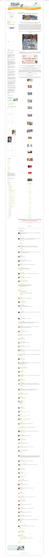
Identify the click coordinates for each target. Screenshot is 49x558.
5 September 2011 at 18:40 (23, 532)
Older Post (40, 541)
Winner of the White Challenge (12, 201)
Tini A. (20, 507)
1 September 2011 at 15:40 (23, 436)
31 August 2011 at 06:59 (22, 243)
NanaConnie (21, 479)
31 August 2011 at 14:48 (22, 315)
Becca (30, 203)
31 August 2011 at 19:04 (22, 368)
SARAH (33, 75)
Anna (8, 159)
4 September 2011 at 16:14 (23, 516)
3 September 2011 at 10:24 (23, 477)
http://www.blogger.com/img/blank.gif (23, 228)
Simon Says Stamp (25, 31)
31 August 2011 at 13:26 (22, 295)
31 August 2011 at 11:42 (22, 265)
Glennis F (21, 330)
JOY (29, 176)
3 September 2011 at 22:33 (23, 501)
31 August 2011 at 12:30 (22, 274)
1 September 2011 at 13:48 (23, 432)
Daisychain (21, 426)
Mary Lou (21, 374)
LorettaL (21, 534)
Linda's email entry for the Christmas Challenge (11, 206)
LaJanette (21, 370)
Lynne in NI (21, 345)
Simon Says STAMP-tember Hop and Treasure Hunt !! (12, 190)
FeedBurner (13, 17)
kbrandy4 (21, 245)
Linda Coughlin (30, 207)
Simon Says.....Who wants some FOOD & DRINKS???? (12, 200)
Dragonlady (21, 382)
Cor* (20, 442)
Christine (9, 162)
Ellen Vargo (30, 196)
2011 (8, 185)
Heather (30, 213)
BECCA (30, 163)
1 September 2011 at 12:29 (23, 424)
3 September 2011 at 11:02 (22, 481)
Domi (8, 164)
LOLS (30, 134)
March (9, 212)
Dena (8, 163)
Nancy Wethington (30, 202)
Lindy (20, 297)
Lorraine (21, 438)
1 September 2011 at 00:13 (23, 380)
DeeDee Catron (21, 341)
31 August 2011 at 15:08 (22, 319)
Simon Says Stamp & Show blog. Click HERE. (36, 53)
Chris (29, 201)
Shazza (20, 483)
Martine (9, 169)
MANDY (30, 97)
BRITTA (30, 149)
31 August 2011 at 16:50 (22, 343)
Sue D (20, 492)
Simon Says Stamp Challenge (30, 184)
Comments (9, 180)
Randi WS (21, 434)
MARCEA (30, 90)
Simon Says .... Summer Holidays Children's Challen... (12, 198)
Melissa (30, 212)
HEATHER (30, 127)
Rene (20, 255)
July (9, 208)
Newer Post (19, 541)
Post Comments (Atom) (23, 542)
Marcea (30, 208)
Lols (29, 189)
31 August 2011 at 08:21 (22, 253)
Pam (20, 317)
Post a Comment (21, 540)
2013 (8, 183)
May (9, 210)
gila (20, 410)
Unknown (21, 267)
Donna (20, 388)
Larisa (20, 422)
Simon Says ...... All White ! (11, 202)
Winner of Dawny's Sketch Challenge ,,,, (11, 192)
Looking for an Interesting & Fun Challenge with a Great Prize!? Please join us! (11, 104)
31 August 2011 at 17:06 (22, 351)
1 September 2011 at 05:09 (23, 398)
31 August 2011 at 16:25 (22, 339)
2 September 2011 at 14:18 (23, 461)
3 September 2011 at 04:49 (23, 473)
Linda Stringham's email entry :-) (12, 196)
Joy (29, 195)
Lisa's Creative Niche (22, 463)
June (9, 209)
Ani (20, 503)
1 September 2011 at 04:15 (23, 394)
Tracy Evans (29, 190)
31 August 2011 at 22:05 (22, 372)
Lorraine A (21, 237)
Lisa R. (20, 263)
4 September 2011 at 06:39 (23, 505)
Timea (8, 170)
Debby (30, 185)
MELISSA (30, 119)
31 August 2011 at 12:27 (22, 270)
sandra (20, 400)
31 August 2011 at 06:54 (22, 235)
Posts (9, 179)
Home (30, 541)
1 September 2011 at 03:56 (23, 386)
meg (20, 396)
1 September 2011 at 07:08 (23, 412)
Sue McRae (21, 276)
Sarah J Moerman (22, 353)
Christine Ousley (30, 191)
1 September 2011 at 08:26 (23, 420)
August (9, 189)
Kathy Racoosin (9, 167)
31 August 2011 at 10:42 (22, 261)
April (9, 211)
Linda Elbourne (30, 214)
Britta (29, 197)
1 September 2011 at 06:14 (23, 408)
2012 (8, 184)
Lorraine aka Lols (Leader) (9, 113)
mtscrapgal (21, 272)
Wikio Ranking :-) (10, 207)
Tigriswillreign (21, 321)
